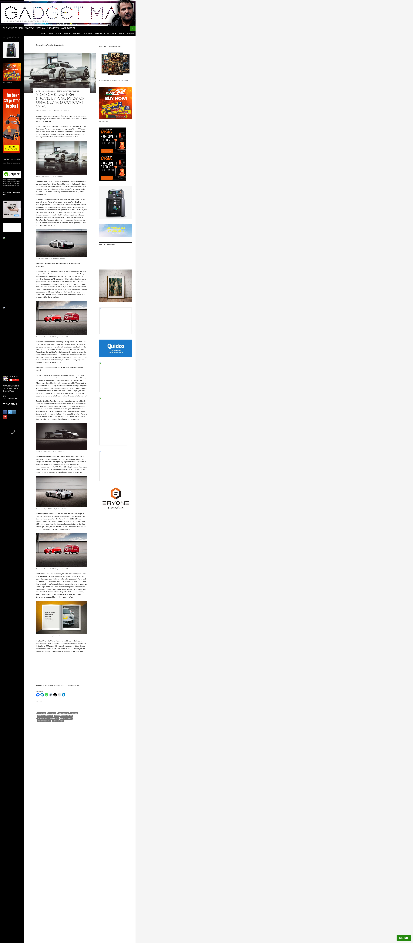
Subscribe (403, 938)
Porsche (44, 91)
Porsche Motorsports (57, 91)
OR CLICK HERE (10, 404)
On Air (57, 33)
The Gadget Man (44, 721)
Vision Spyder (58, 721)
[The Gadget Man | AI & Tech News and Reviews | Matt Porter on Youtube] (5, 417)
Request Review (100, 33)
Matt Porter (63, 713)
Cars (38, 91)
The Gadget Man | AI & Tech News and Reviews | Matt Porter (39, 28)
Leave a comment (62, 110)
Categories (110, 33)
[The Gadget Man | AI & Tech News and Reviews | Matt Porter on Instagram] (14, 412)
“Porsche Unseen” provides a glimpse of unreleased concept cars (60, 100)
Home (43, 33)
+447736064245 (10, 398)
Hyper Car (41, 713)
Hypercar (52, 713)
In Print (66, 33)
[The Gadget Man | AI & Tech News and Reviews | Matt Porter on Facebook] (5, 412)
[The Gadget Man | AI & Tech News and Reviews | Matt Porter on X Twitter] (10, 412)
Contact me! (88, 33)
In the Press (76, 33)
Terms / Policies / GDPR (126, 33)
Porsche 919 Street (45, 716)
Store (51, 33)
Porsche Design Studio (63, 716)
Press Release (73, 91)
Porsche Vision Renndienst (48, 718)
